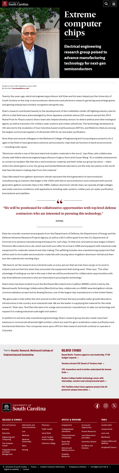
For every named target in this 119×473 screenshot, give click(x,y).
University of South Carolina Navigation (114, 4)
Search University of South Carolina (106, 4)
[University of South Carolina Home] (15, 4)
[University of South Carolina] (24, 407)
